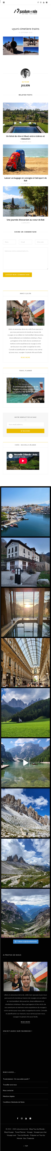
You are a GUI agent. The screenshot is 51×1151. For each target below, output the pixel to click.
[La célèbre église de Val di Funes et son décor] (25, 712)
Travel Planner (20, 1132)
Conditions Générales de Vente (13, 1102)
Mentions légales (9, 1096)
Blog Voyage (9, 1132)
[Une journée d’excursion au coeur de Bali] (25, 201)
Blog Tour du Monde (36, 1129)
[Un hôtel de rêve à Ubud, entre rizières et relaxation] (25, 118)
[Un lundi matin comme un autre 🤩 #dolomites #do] (25, 913)
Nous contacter (8, 1090)
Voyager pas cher (40, 1132)
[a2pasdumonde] (25, 11)
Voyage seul (11, 1135)
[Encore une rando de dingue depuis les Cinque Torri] (25, 812)
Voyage (29, 1132)
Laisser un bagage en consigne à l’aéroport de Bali (25, 179)
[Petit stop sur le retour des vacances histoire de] (25, 662)
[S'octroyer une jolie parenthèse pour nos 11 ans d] (25, 612)
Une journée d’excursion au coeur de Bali (25, 219)
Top (26, 1146)
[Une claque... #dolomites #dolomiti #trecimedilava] (25, 863)
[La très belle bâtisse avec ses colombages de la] (25, 562)
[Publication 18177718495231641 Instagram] (25, 762)
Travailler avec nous (10, 1085)
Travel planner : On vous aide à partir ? (16, 1079)
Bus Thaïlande (28, 1138)
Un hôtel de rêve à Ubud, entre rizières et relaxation (25, 137)
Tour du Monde (23, 1135)
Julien (25, 85)
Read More (25, 357)
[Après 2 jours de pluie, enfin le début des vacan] (25, 511)
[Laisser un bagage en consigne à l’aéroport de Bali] (25, 160)
